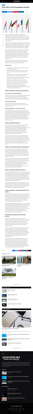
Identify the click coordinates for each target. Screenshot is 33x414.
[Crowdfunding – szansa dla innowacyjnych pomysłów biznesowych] (4, 399)
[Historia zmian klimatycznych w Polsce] (4, 300)
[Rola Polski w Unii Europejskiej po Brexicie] (16, 23)
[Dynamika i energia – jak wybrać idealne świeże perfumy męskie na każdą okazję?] (4, 335)
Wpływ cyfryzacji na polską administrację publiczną (14, 393)
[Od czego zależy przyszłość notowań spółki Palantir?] (16, 319)
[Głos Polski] (16, 1)
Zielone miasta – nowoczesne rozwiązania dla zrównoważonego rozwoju (8, 265)
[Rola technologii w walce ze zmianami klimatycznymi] (9, 272)
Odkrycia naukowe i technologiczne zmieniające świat (14, 303)
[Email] (3, 46)
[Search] (30, 1)
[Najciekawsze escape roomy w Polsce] (4, 389)
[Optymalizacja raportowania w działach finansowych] (4, 344)
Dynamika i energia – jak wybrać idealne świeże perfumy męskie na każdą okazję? (18, 334)
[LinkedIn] (3, 41)
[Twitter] (3, 39)
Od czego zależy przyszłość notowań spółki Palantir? (10, 328)
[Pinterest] (3, 43)
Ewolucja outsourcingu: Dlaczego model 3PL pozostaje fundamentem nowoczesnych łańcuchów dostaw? (18, 339)
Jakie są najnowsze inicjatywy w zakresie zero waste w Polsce (23, 265)
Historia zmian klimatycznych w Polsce (12, 299)
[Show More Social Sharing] (25, 12)
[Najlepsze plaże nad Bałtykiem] (4, 291)
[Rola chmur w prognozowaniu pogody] (4, 295)
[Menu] (2, 1)
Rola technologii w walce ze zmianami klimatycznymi (7, 278)
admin (5, 9)
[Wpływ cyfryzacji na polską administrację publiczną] (4, 394)
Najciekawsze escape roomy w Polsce (12, 388)
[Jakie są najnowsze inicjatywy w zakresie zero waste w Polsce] (24, 260)
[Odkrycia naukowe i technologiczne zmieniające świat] (4, 305)
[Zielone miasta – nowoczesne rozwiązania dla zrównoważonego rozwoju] (9, 260)
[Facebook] (3, 37)
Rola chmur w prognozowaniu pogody (12, 294)
